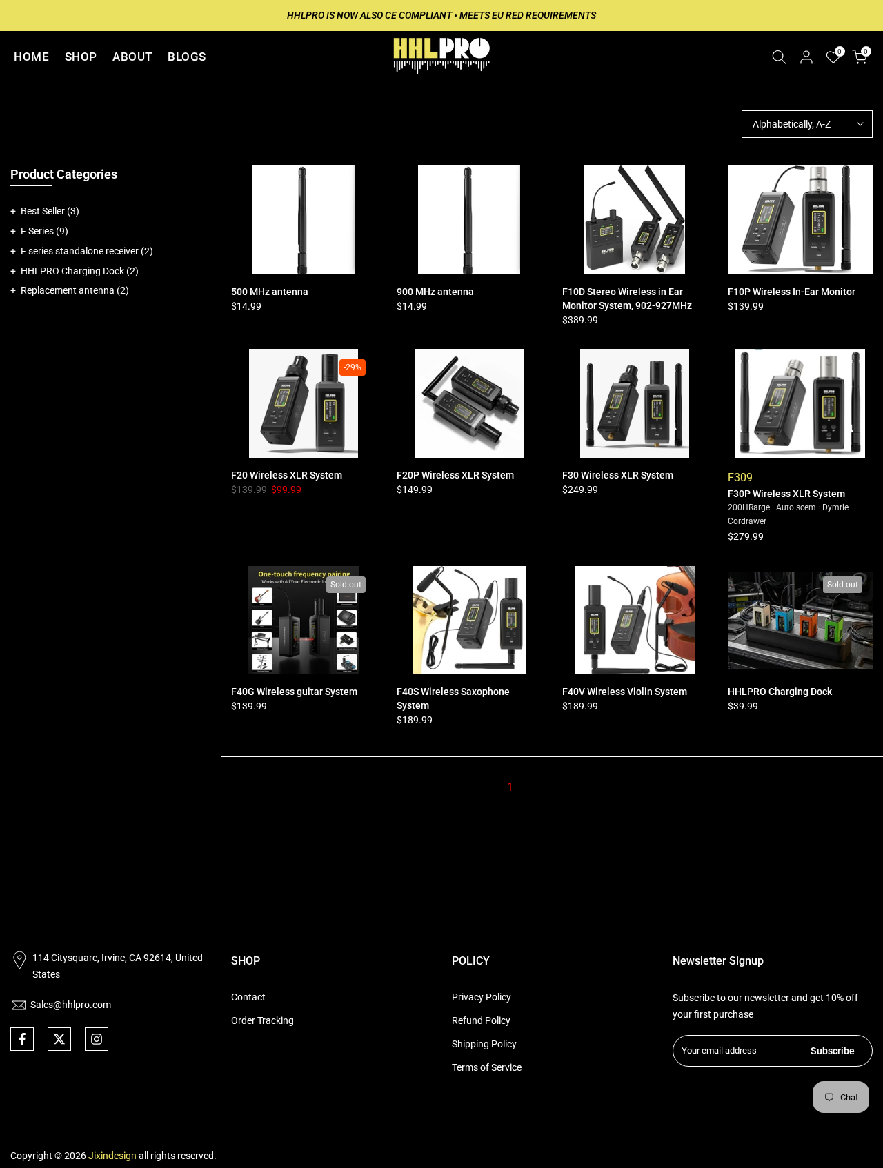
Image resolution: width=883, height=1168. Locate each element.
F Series (44, 230)
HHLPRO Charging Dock (780, 691)
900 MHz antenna (435, 291)
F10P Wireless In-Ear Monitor (791, 291)
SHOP (81, 56)
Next (586, 787)
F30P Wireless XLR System (786, 493)
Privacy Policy (481, 997)
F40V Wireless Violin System (624, 691)
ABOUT (132, 56)
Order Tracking (262, 1020)
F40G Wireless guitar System (294, 691)
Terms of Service (487, 1067)
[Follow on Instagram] (96, 1039)
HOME (31, 56)
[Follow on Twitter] (59, 1039)
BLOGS (187, 56)
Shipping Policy (484, 1043)
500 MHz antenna (269, 291)
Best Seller (50, 211)
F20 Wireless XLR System (286, 475)
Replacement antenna (75, 290)
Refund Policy (481, 1020)
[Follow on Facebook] (22, 1039)
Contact (248, 997)
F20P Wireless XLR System (455, 475)
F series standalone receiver (87, 250)
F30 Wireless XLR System (617, 475)
